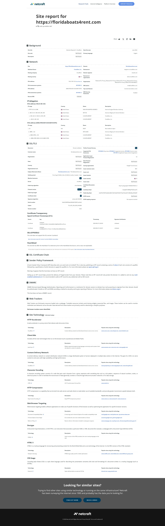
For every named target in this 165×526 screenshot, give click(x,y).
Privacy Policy (85, 519)
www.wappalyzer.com (116, 365)
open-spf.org (93, 267)
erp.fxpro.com (115, 421)
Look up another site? (45, 26)
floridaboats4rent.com (131, 66)
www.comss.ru (105, 399)
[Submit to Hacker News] (134, 39)
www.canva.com (105, 331)
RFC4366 (127, 151)
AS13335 (78, 85)
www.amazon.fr (113, 399)
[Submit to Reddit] (119, 39)
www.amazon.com (106, 347)
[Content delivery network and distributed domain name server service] (33, 331)
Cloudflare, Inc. (78, 69)
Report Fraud (126, 4)
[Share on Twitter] (123, 39)
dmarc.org (115, 289)
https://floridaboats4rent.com (72, 66)
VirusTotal (78, 81)
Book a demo (92, 500)
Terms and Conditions (96, 519)
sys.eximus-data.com (124, 414)
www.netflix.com (105, 453)
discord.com (104, 471)
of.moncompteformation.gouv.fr (128, 421)
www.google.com (123, 347)
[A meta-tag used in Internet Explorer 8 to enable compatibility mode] (43, 414)
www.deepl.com (114, 331)
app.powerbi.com (112, 471)
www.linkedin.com (123, 331)
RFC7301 (116, 153)
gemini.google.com (117, 417)
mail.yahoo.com (114, 414)
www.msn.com (115, 347)
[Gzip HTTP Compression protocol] (39, 399)
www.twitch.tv (105, 383)
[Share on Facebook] (127, 39)
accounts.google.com (106, 417)
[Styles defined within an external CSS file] (32, 471)
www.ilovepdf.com (128, 365)
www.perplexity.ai (106, 365)
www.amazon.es (122, 399)
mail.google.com (105, 414)
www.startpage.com (106, 421)
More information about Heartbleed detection (84, 249)
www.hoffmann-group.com (126, 453)
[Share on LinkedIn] (130, 39)
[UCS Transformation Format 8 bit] (31, 383)
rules (115, 265)
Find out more (72, 500)
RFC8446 (100, 151)
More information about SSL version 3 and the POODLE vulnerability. (43, 239)
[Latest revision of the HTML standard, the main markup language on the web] (32, 437)
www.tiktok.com (115, 453)
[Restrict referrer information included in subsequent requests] (35, 421)
